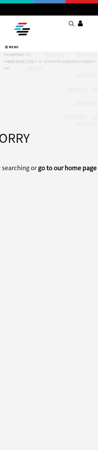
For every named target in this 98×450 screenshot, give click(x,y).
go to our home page (67, 167)
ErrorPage (14, 55)
